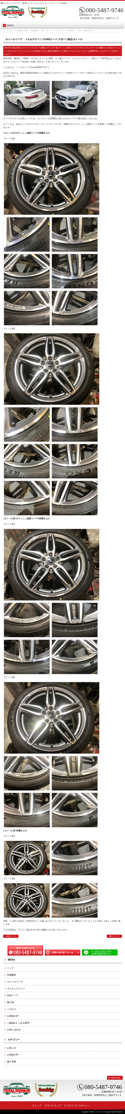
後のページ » (114, 936)
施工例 (10, 1002)
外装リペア (12, 995)
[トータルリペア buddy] (24, 17)
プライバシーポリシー (77, 1105)
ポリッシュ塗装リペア (66, 48)
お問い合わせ (14, 1029)
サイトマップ (54, 1105)
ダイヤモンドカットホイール (87, 48)
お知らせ (11, 1047)
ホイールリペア (28, 48)
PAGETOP (115, 1078)
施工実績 (34, 30)
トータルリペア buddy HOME (16, 30)
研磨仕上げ (103, 48)
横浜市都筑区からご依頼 (57, 51)
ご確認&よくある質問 (18, 1022)
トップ (10, 968)
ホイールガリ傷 (51, 48)
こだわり (11, 1009)
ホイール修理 (40, 48)
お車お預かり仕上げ (39, 51)
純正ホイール (113, 48)
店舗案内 (11, 974)
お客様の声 (12, 1016)
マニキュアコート (16, 988)
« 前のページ (10, 936)
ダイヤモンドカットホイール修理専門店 (83, 51)
